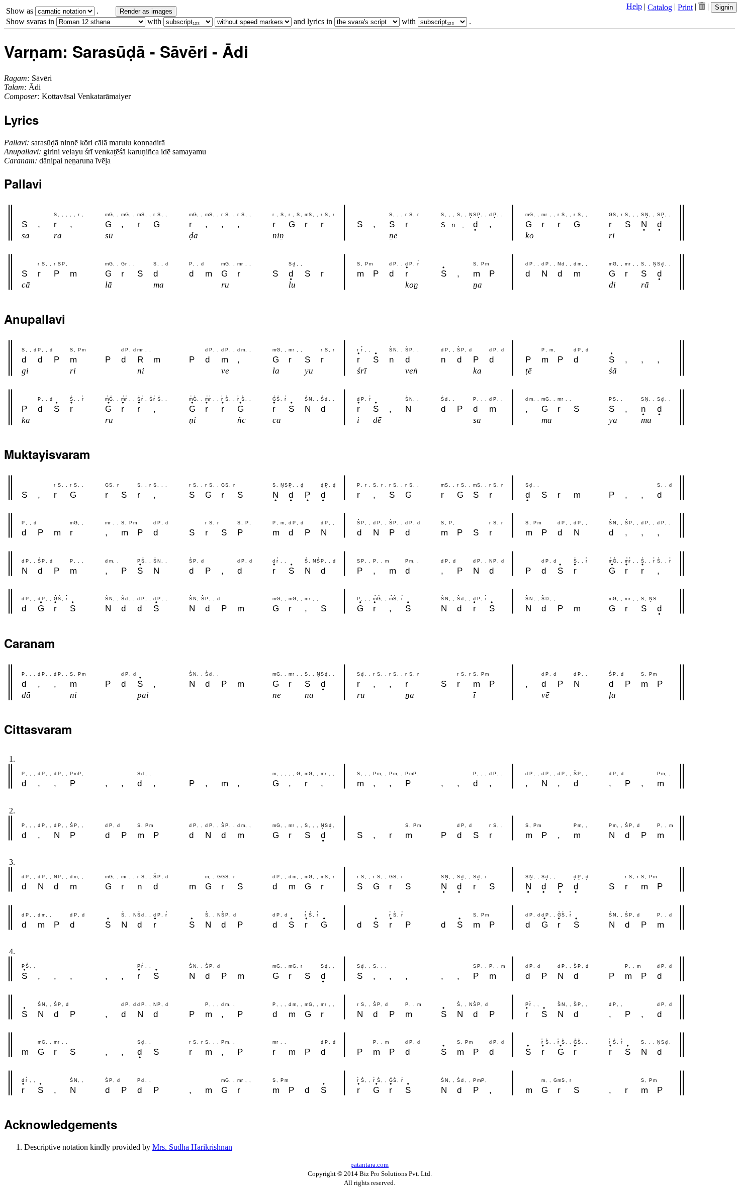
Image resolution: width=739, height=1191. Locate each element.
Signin (724, 7)
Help (634, 6)
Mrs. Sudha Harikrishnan (192, 1147)
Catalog (660, 7)
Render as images (146, 11)
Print (685, 7)
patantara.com (369, 1164)
